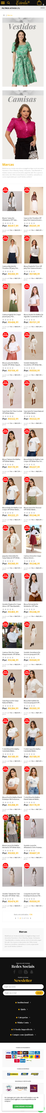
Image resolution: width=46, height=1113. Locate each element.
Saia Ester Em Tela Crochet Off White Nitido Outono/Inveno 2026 (12, 413)
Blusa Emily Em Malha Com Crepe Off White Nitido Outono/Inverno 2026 (12, 509)
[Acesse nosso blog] (26, 972)
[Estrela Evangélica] (23, 3)
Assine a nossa (23, 977)
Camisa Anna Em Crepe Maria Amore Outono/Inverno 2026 (32, 558)
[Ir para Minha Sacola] (39, 2)
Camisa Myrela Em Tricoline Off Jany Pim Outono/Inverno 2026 (10, 268)
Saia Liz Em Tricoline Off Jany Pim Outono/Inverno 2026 (33, 220)
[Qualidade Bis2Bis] (9, 1091)
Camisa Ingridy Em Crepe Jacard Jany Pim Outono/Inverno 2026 (11, 316)
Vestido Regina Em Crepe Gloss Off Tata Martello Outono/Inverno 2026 (11, 606)
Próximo (30, 918)
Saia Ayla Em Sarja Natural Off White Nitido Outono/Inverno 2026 (33, 413)
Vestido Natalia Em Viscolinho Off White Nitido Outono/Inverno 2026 (33, 365)
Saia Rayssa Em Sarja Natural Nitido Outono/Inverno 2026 (10, 703)
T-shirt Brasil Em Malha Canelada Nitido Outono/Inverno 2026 (10, 751)
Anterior (15, 918)
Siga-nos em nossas (23, 963)
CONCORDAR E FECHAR (23, 1106)
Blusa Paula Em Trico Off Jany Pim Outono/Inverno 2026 (33, 268)
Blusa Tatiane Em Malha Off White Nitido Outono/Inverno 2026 (11, 461)
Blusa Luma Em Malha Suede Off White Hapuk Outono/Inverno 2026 (11, 365)
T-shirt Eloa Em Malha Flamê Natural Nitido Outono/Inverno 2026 (32, 799)
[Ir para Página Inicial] (4, 15)
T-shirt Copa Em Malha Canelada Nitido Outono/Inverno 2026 (32, 751)
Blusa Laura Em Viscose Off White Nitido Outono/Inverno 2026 (32, 509)
